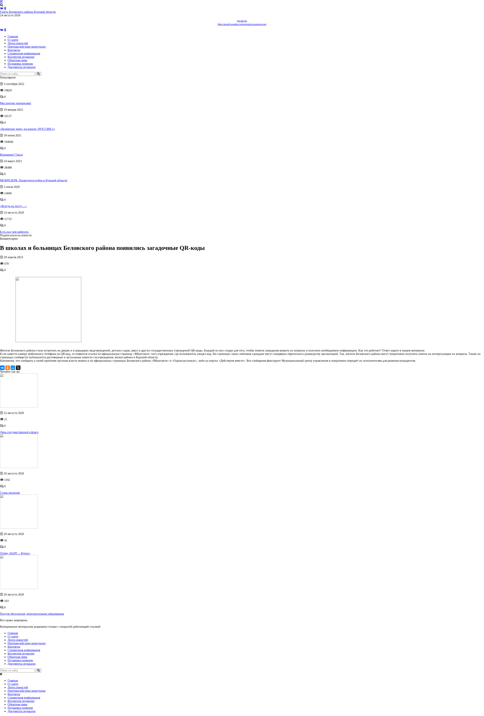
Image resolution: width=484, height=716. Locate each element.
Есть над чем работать (14, 231)
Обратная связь (17, 60)
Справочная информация (24, 53)
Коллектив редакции (21, 56)
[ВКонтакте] (2, 367)
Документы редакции (22, 67)
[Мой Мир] (13, 367)
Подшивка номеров (20, 63)
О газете (13, 39)
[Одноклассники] (7, 367)
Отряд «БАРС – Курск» (15, 553)
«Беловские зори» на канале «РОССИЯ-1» (27, 129)
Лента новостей (18, 43)
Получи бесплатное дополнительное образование (32, 613)
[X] (18, 367)
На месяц (242, 21)
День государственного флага (19, 432)
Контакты (14, 50)
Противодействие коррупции (27, 46)
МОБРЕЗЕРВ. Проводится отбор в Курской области (33, 180)
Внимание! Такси (11, 154)
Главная (13, 36)
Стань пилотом (10, 492)
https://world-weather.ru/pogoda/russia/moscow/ (242, 24)
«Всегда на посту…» (13, 206)
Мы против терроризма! (15, 103)
